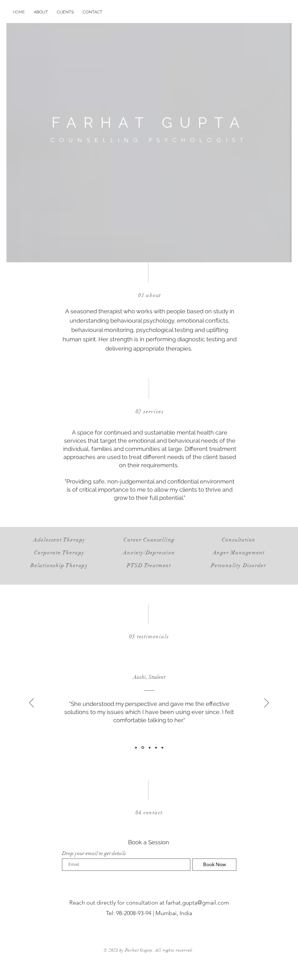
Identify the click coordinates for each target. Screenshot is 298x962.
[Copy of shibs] (162, 747)
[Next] (266, 703)
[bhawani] (149, 747)
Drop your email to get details (94, 853)
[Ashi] (142, 747)
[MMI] (136, 747)
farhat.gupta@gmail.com (197, 902)
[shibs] (156, 747)
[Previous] (31, 703)
